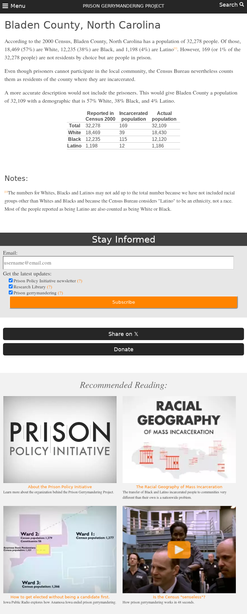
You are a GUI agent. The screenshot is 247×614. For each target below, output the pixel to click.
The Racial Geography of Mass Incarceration (179, 487)
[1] (175, 48)
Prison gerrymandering (38, 293)
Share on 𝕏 (123, 334)
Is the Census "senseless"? (179, 597)
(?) (79, 281)
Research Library (33, 287)
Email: (10, 252)
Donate (123, 349)
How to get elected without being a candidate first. (60, 597)
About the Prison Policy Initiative (60, 487)
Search (229, 5)
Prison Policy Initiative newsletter (48, 281)
